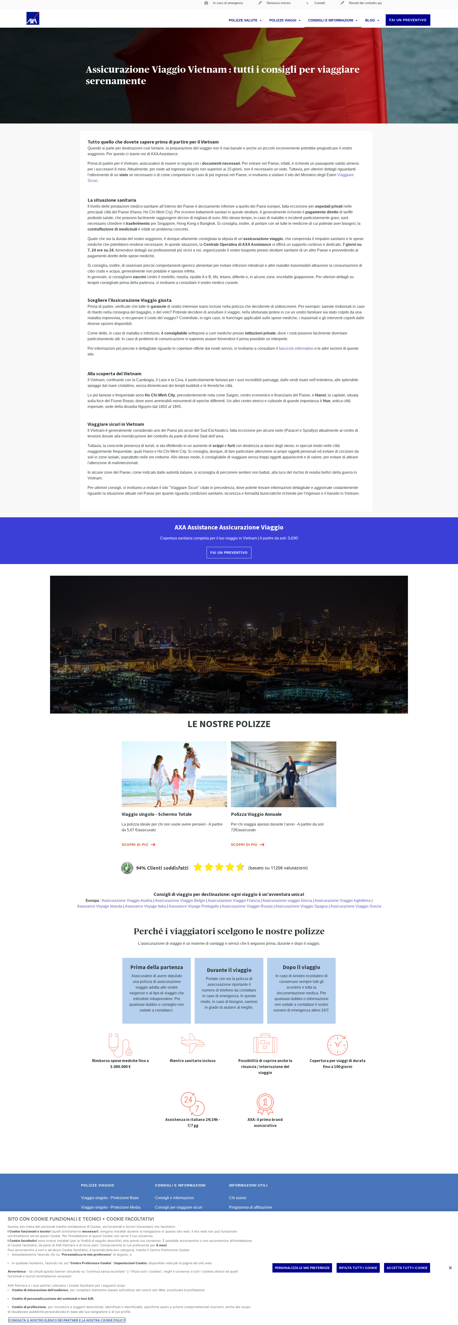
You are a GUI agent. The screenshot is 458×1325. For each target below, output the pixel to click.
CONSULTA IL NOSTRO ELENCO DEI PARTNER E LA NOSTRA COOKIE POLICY (67, 1320)
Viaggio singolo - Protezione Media (111, 1207)
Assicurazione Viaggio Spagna (301, 906)
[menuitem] (223, 4)
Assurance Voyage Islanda (99, 906)
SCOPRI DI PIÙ (135, 845)
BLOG (370, 20)
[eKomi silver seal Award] (127, 868)
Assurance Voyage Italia (145, 906)
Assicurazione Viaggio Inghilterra (343, 901)
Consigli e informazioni (331, 20)
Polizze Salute (243, 20)
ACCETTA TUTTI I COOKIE (407, 1267)
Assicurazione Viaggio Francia (234, 901)
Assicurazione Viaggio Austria (127, 901)
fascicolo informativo (296, 348)
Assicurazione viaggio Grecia (287, 901)
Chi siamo (237, 1198)
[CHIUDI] (450, 1268)
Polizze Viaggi (283, 20)
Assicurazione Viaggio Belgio (180, 901)
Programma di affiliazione (250, 1207)
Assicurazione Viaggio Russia (247, 906)
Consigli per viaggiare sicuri (178, 1207)
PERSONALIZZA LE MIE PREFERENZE (302, 1267)
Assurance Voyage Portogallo (194, 906)
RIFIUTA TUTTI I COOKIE (358, 1267)
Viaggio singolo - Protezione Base (110, 1198)
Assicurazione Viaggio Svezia (355, 906)
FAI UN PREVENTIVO (408, 20)
